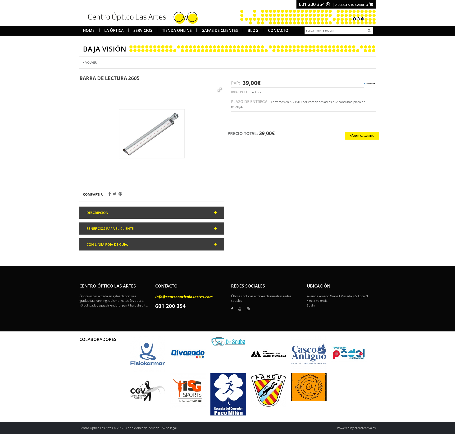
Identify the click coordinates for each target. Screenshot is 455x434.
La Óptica (114, 30)
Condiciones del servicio (142, 428)
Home (89, 30)
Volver (91, 62)
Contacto (278, 30)
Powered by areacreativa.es (356, 428)
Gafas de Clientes (219, 30)
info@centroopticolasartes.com (184, 296)
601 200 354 (312, 4)
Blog (253, 30)
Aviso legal (169, 428)
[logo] (141, 17)
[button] (219, 90)
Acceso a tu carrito (352, 5)
